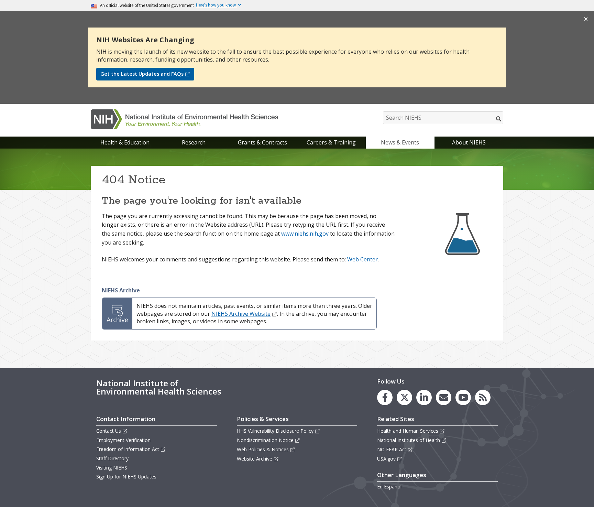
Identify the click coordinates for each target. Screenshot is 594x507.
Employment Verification (123, 440)
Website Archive (254, 458)
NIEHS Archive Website (241, 313)
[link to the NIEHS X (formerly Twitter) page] (404, 397)
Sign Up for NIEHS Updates (126, 476)
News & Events (400, 142)
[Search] (499, 119)
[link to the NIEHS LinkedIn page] (424, 397)
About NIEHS (469, 142)
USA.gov (386, 458)
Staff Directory (112, 458)
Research (194, 142)
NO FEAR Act (391, 449)
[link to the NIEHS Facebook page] (385, 397)
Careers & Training (331, 142)
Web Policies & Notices (263, 449)
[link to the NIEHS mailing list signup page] (443, 397)
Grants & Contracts (262, 142)
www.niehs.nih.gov (305, 233)
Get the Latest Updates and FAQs (142, 74)
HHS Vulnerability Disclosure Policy (275, 431)
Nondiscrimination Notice (265, 440)
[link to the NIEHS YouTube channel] (463, 397)
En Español (389, 486)
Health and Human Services (407, 431)
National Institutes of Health (408, 440)
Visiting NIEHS (111, 467)
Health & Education (125, 142)
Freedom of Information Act (127, 449)
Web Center (362, 259)
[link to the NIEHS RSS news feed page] (483, 397)
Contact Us (108, 431)
